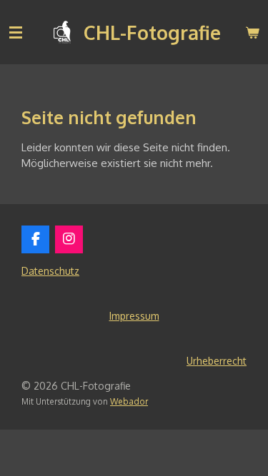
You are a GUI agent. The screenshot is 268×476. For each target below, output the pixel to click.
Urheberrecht (217, 361)
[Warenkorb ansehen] (252, 32)
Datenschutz (50, 271)
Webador (129, 401)
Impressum (134, 316)
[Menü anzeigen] (15, 32)
